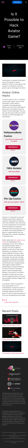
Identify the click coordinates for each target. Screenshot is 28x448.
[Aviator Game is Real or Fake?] (11, 319)
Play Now (17, 2)
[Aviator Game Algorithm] (11, 333)
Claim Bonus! (12, 147)
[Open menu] (14, 390)
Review (13, 150)
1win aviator (17, 240)
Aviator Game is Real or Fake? (11, 325)
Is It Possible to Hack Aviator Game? (13, 353)
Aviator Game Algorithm (11, 302)
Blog (5, 300)
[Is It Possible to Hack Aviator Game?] (11, 346)
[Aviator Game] (3, 2)
